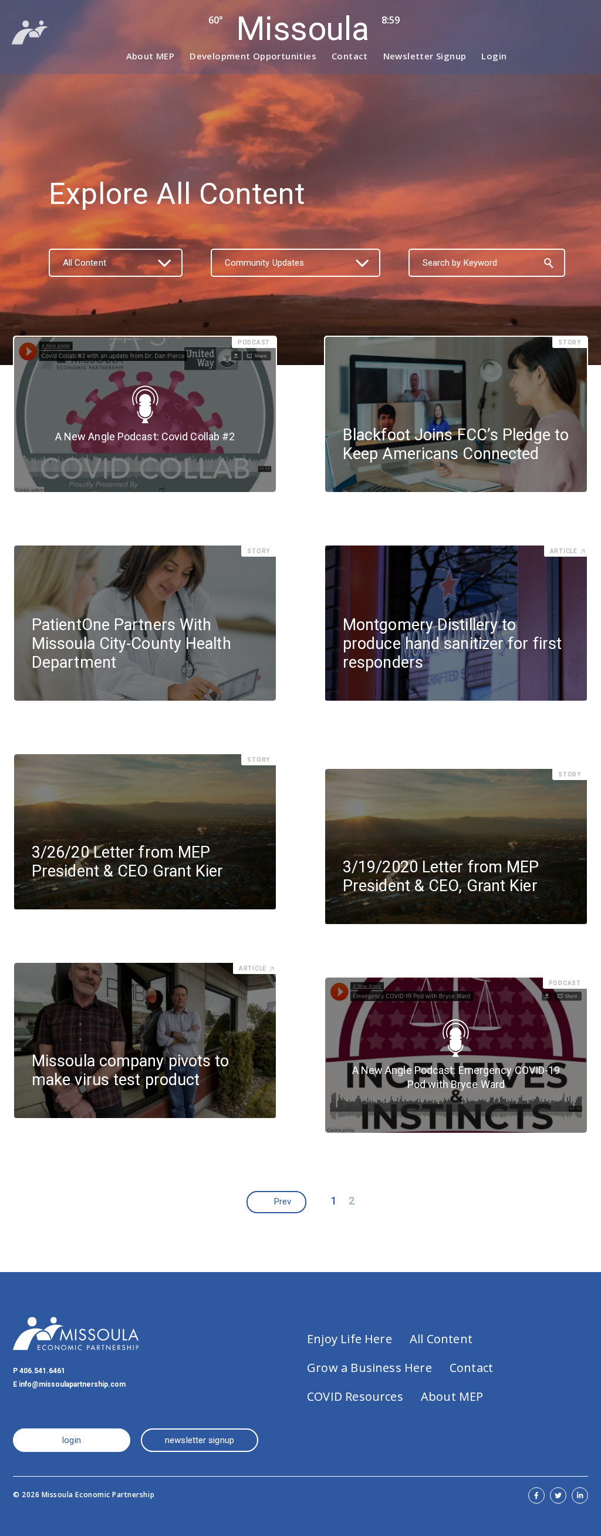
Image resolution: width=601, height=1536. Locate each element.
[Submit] (548, 263)
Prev (282, 1201)
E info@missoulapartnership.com (69, 1384)
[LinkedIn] (580, 1495)
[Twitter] (558, 1495)
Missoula (302, 28)
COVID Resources (355, 1396)
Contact (350, 56)
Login (494, 56)
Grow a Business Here (369, 1368)
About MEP (150, 56)
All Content (441, 1339)
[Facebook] (536, 1495)
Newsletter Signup (425, 56)
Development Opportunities (253, 56)
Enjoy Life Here (349, 1339)
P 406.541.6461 (39, 1371)
